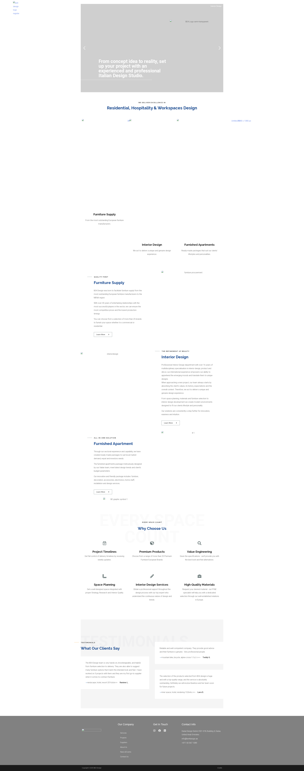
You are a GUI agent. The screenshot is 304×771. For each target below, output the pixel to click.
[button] (84, 48)
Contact (295, 6)
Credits (219, 768)
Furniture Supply (230, 6)
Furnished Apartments (248, 6)
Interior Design (216, 6)
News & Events (283, 6)
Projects (262, 6)
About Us (271, 6)
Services (123, 733)
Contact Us (124, 757)
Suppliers (123, 742)
